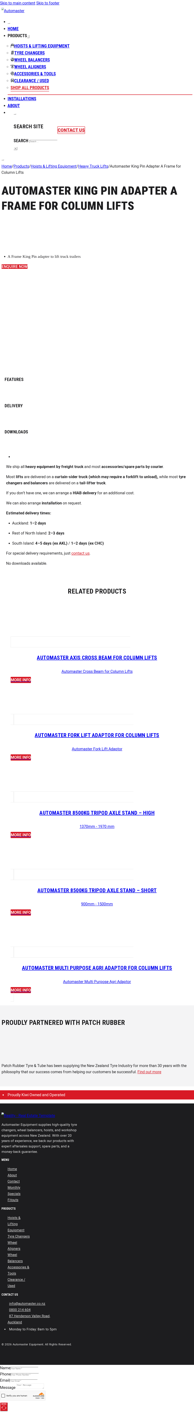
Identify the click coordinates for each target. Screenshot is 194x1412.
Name (5, 1368)
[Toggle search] (15, 114)
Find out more (149, 1072)
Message (7, 1387)
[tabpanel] (97, 457)
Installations (22, 98)
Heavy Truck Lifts (93, 166)
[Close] (9, 23)
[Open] (3, 159)
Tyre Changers (19, 1236)
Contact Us (71, 130)
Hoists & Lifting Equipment (54, 166)
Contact (14, 1181)
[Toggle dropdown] (28, 36)
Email (5, 1380)
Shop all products (30, 87)
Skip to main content (17, 3)
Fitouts (13, 1200)
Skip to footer (47, 3)
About (14, 105)
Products (21, 166)
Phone (5, 1374)
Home (13, 28)
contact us (80, 553)
